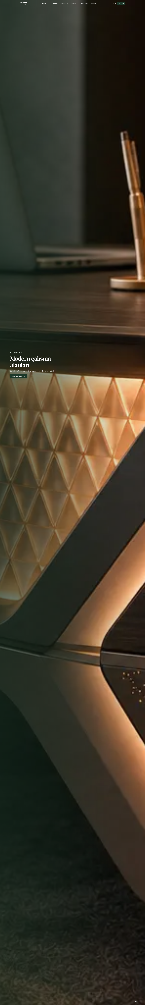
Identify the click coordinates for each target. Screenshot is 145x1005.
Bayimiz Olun (84, 3)
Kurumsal (55, 3)
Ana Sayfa (45, 3)
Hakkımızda (64, 3)
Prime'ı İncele (16, 378)
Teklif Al (121, 3)
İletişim (93, 3)
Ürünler (73, 3)
